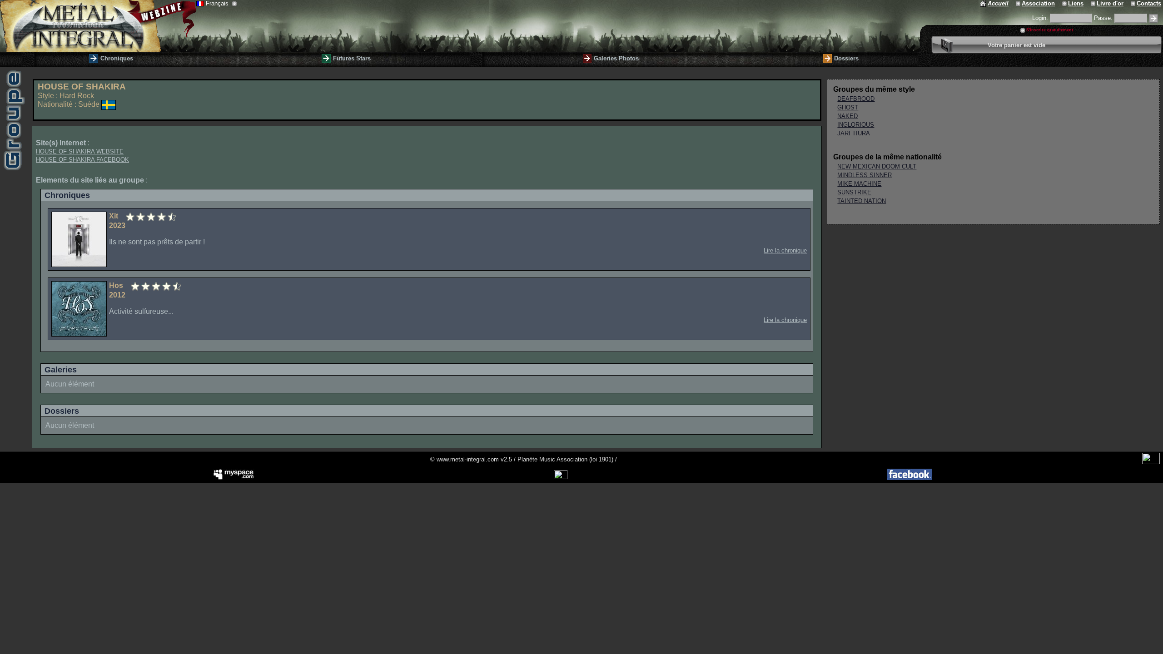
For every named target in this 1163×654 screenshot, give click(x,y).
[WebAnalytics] (1151, 462)
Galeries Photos (616, 58)
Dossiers (846, 58)
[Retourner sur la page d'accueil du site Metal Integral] (98, 26)
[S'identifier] (1153, 18)
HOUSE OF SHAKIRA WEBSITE (80, 151)
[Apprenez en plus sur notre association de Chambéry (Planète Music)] (1019, 3)
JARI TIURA (853, 133)
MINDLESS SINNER (864, 175)
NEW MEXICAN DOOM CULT (876, 166)
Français (218, 3)
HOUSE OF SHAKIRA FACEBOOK (82, 159)
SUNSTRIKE (854, 192)
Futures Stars (352, 58)
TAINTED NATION (861, 201)
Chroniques (116, 58)
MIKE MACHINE (859, 183)
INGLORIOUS (855, 124)
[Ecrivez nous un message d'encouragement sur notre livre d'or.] (1094, 3)
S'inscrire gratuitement (1049, 30)
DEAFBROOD (856, 98)
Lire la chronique (785, 250)
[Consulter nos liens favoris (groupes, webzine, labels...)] (1065, 3)
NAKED (847, 116)
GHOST (847, 107)
